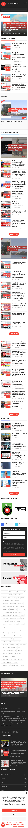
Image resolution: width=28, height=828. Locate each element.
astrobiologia (18, 653)
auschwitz (9, 662)
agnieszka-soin (5, 609)
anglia (14, 635)
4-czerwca (4, 597)
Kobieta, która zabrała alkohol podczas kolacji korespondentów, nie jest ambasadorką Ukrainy (19, 184)
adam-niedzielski (5, 600)
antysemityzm (23, 644)
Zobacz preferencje (14, 819)
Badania (13, 778)
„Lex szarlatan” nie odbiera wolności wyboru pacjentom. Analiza (19, 352)
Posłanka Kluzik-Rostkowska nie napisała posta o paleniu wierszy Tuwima (19, 67)
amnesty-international (20, 627)
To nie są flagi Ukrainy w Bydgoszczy (19, 44)
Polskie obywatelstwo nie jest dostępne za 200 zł (19, 304)
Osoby (13, 790)
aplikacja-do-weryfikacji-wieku (9, 650)
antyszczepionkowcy (12, 647)
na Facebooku (8, 524)
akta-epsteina (18, 612)
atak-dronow (12, 656)
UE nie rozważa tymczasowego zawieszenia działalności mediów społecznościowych (19, 274)
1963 (10, 594)
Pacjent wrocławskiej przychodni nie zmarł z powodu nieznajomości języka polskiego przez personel (18, 372)
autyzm (13, 665)
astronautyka (5, 656)
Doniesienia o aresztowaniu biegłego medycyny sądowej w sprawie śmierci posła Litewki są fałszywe (18, 295)
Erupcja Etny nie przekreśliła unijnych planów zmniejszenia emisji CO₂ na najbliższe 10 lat (13, 29)
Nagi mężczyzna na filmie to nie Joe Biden (19, 211)
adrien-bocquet (13, 603)
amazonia (4, 624)
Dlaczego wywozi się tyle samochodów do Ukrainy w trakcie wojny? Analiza (18, 742)
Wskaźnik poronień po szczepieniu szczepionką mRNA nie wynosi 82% (19, 85)
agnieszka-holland (20, 606)
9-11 (18, 597)
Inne (13, 782)
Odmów (14, 814)
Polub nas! (7, 523)
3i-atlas (20, 594)
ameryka (4, 627)
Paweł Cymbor (21, 33)
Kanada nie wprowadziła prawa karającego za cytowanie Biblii (19, 284)
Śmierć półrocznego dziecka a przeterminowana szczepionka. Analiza (18, 383)
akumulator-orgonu (6, 615)
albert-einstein (15, 615)
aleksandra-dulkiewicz (15, 618)
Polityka (4, 132)
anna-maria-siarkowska (7, 638)
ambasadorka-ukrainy (13, 624)
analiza (14, 630)
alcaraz (22, 615)
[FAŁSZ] (14, 110)
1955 (6, 594)
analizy (19, 630)
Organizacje (13, 786)
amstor (3, 630)
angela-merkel (20, 632)
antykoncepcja (5, 644)
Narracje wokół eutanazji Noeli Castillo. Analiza (19, 323)
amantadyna (12, 621)
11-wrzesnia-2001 (21, 591)
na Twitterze (21, 524)
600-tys (14, 597)
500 (9, 597)
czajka (22, 665)
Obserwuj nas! (21, 523)
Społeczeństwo (13, 132)
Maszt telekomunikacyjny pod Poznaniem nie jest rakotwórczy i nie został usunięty (19, 483)
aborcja (22, 597)
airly (24, 609)
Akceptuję (14, 810)
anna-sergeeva (17, 638)
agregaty (12, 609)
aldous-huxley (5, 618)
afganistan (20, 603)
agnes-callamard (10, 606)
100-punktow (12, 591)
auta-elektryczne (6, 665)
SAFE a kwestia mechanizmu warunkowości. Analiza (18, 203)
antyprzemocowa (14, 644)
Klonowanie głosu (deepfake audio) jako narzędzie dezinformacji (19, 444)
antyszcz (4, 647)
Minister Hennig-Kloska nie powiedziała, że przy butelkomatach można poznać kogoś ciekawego (19, 173)
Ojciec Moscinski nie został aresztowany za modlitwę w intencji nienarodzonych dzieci (18, 752)
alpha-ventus (5, 621)
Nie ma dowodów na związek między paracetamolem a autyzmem (17, 404)
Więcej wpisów (14, 234)
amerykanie (10, 627)
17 (2, 594)
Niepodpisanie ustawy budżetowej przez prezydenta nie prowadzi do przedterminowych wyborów (19, 223)
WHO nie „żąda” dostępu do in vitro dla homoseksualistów (19, 362)
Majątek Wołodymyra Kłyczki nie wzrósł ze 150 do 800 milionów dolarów (18, 762)
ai (16, 609)
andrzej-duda (12, 632)
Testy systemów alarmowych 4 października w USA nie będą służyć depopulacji (19, 454)
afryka (3, 606)
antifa (10, 641)
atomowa (20, 659)
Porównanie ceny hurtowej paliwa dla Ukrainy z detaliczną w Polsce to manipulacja (18, 163)
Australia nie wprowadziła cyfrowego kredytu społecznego (19, 473)
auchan (3, 662)
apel (19, 647)
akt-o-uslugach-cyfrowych (8, 612)
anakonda (9, 630)
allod (22, 618)
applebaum (19, 650)
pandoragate (5, 591)
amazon (18, 621)
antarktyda (4, 641)
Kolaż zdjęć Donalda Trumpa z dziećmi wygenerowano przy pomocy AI (17, 194)
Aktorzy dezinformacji (13, 774)
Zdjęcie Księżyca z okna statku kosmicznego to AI (19, 313)
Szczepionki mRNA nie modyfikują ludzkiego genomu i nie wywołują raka (18, 394)
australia (15, 662)
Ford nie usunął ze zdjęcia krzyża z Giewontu (19, 75)
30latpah (15, 594)
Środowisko (7, 23)
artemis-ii (11, 653)
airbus (20, 609)
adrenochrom (5, 603)
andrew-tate (5, 632)
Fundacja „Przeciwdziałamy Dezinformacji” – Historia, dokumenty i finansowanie (18, 824)
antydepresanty (16, 641)
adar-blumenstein (15, 600)
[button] (25, 793)
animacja (19, 635)
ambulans (21, 624)
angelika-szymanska (6, 635)
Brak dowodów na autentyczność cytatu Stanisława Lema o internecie (18, 426)
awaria (17, 665)
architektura (4, 653)
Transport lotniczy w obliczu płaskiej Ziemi (18, 463)
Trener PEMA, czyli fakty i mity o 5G (19, 434)
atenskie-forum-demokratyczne (9, 659)
